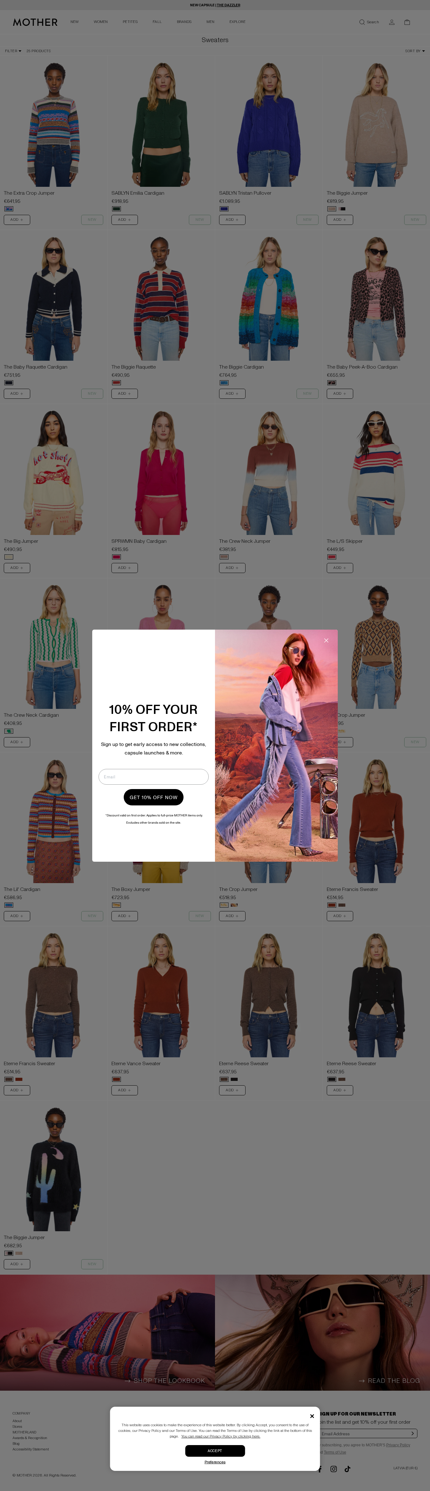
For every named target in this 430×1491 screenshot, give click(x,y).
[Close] (312, 1416)
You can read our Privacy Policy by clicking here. (220, 1436)
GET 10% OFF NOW (154, 797)
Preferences (215, 1462)
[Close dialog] (326, 640)
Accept (215, 1451)
